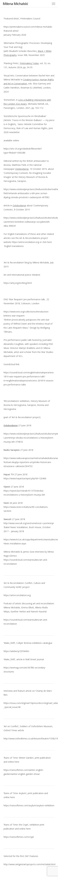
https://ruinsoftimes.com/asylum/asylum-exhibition (29, 805)
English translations (14, 246)
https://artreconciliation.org (25, 242)
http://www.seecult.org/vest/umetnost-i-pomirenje (29, 523)
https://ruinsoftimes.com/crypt (19, 836)
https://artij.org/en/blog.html (18, 282)
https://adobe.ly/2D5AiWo (16, 651)
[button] (53, 3)
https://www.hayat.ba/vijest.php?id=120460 (25, 478)
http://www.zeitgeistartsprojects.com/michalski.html (29, 864)
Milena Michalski (15, 3)
